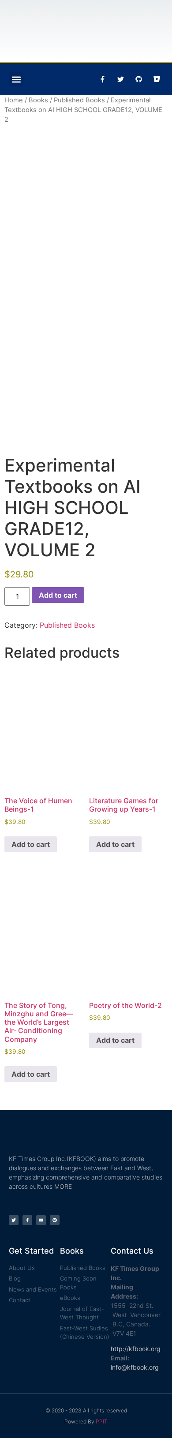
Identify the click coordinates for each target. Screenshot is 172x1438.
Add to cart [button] (30, 844)
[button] (16, 79)
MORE (63, 1186)
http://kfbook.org (136, 1348)
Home (13, 100)
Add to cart (58, 595)
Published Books (79, 100)
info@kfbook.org (135, 1367)
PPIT (102, 1421)
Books (38, 100)
